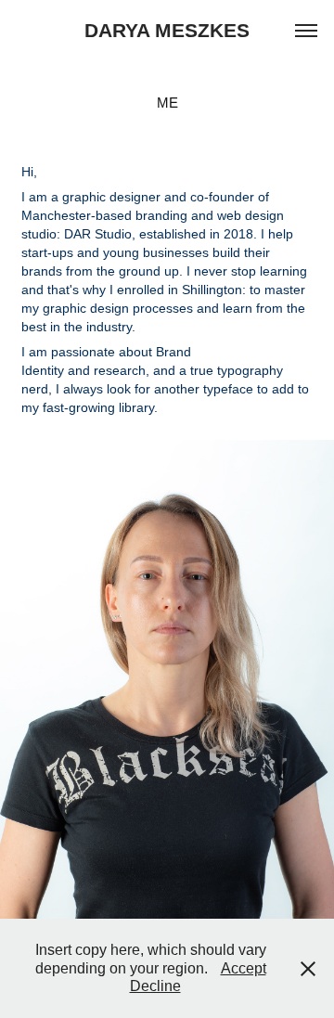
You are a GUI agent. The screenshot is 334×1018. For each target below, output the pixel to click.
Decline (155, 986)
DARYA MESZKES (167, 30)
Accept (243, 968)
